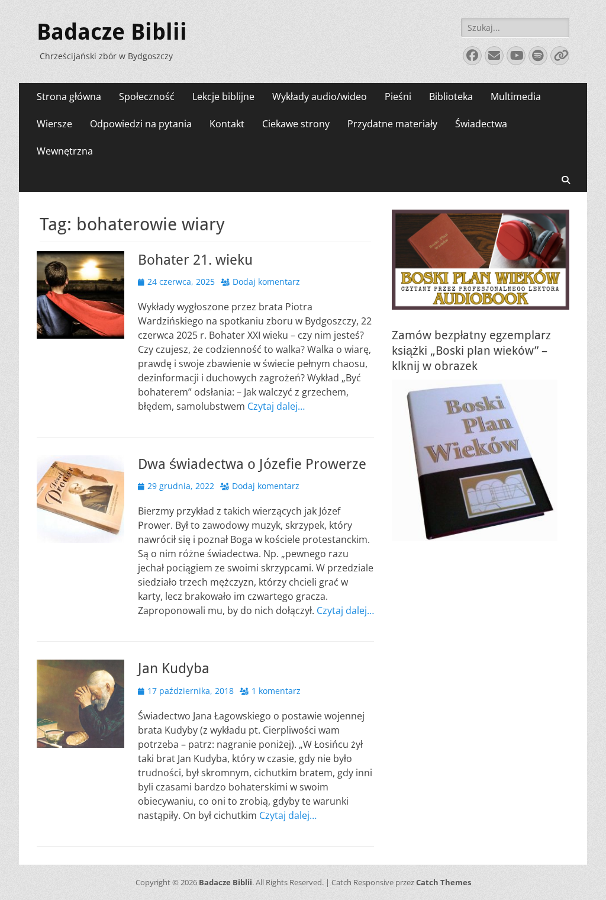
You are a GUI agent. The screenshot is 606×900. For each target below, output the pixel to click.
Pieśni (398, 96)
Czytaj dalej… (276, 406)
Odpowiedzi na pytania (141, 123)
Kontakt (226, 123)
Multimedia (516, 96)
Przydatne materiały (392, 123)
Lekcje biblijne (223, 96)
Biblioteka (451, 96)
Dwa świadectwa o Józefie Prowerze (252, 464)
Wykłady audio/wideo (319, 96)
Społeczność (147, 96)
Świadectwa (481, 123)
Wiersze (54, 123)
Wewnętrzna (65, 151)
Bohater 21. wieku (195, 260)
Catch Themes (443, 882)
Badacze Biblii (112, 32)
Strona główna (69, 96)
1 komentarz (276, 690)
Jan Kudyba (173, 668)
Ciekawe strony (296, 123)
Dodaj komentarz (266, 281)
